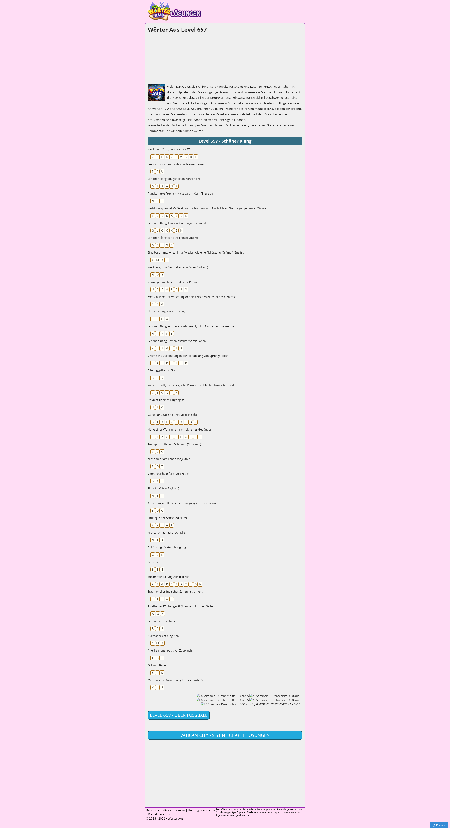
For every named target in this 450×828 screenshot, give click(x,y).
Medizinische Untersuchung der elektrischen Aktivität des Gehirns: (192, 297)
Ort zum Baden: (158, 665)
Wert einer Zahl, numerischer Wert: (171, 149)
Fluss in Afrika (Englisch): (164, 488)
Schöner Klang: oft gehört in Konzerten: (174, 179)
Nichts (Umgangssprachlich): (167, 533)
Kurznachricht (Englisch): (164, 636)
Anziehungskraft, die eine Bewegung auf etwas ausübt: (183, 503)
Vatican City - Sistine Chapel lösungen (225, 735)
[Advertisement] (174, 57)
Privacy (441, 825)
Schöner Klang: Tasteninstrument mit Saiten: (177, 341)
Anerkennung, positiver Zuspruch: (170, 650)
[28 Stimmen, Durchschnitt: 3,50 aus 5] (223, 696)
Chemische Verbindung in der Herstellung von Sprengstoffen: (188, 356)
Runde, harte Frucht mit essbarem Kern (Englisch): (181, 193)
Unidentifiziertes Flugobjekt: (166, 400)
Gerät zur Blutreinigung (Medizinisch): (172, 415)
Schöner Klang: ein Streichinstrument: (173, 238)
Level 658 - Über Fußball (178, 715)
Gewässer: (154, 562)
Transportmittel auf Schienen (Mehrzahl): (175, 444)
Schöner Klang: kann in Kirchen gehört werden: (179, 223)
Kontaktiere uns (159, 814)
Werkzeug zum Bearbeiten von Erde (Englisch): (178, 267)
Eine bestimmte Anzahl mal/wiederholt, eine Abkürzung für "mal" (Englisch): (197, 252)
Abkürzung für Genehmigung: (167, 547)
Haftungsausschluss (201, 810)
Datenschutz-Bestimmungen (165, 810)
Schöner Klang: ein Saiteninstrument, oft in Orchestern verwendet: (192, 326)
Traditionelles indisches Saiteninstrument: (175, 591)
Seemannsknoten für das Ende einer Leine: (176, 164)
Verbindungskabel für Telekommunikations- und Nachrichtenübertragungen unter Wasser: (208, 208)
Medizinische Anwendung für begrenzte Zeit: (177, 680)
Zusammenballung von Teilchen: (169, 577)
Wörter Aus (175, 818)
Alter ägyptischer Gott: (163, 370)
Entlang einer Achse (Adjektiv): (167, 518)
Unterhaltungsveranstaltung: (167, 311)
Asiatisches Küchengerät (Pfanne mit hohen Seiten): (182, 606)
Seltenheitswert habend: (164, 621)
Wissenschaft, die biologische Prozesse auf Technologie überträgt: (191, 385)
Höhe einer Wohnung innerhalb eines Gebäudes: (180, 429)
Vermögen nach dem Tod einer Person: (173, 282)
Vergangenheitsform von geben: (169, 474)
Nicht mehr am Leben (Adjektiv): (169, 459)
